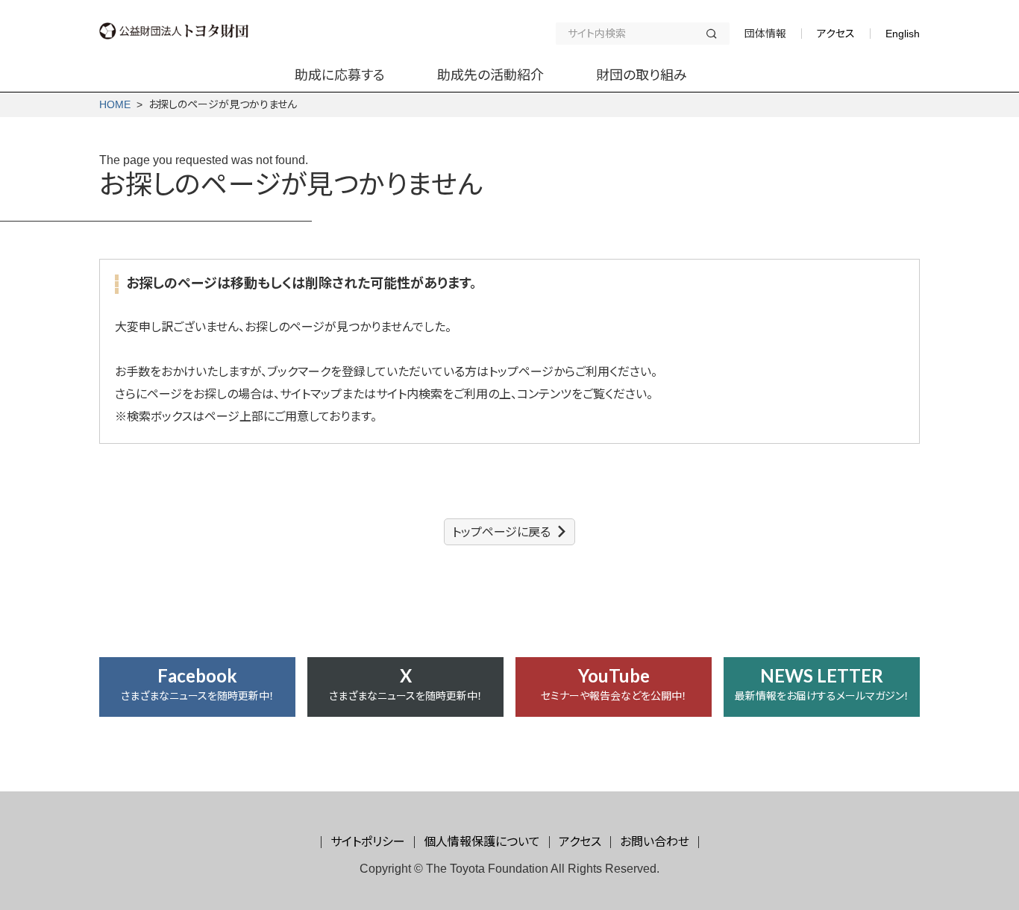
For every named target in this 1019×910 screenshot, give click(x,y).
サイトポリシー (367, 841)
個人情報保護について (482, 841)
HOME (115, 104)
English (902, 34)
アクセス (836, 34)
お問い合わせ (654, 841)
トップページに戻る (501, 532)
